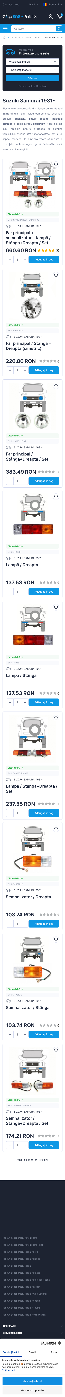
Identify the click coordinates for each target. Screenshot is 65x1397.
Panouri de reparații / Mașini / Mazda (21, 1272)
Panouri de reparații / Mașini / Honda (21, 1258)
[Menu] (5, 28)
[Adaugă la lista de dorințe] (56, 164)
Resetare (41, 86)
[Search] (59, 28)
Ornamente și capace (21, 37)
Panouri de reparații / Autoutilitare (20, 1237)
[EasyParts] (20, 16)
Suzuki (38, 37)
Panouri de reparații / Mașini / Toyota (21, 1307)
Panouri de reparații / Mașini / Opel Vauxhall (25, 1293)
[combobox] (32, 61)
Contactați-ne (11, 4)
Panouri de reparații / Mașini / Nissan (21, 1286)
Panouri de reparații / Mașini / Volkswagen (24, 1314)
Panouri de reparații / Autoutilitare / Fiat (23, 1244)
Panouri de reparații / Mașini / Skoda (21, 1300)
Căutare (32, 78)
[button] (9, 259)
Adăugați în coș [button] (44, 259)
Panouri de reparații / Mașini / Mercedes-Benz (26, 1279)
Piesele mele (25, 86)
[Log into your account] (50, 16)
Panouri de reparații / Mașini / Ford (20, 1251)
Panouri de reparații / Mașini (17, 1265)
